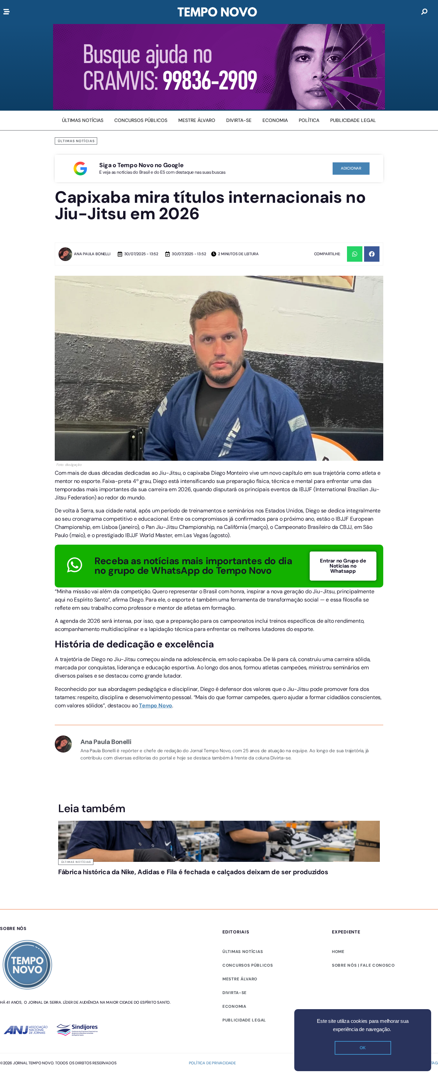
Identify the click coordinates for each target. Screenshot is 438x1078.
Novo (165, 705)
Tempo (148, 705)
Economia (234, 1033)
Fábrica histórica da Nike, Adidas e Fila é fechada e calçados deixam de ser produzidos (89, 885)
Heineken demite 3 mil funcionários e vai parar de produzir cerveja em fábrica (258, 882)
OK (363, 1047)
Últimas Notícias (76, 141)
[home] (217, 12)
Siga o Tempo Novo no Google (141, 165)
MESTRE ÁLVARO (239, 1005)
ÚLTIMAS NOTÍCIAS (242, 978)
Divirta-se (234, 1019)
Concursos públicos (247, 991)
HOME (338, 978)
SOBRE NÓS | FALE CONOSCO (363, 991)
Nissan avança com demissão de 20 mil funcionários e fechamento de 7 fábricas (335, 885)
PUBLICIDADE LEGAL (244, 1046)
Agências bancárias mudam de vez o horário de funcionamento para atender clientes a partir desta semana (172, 888)
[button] (354, 254)
